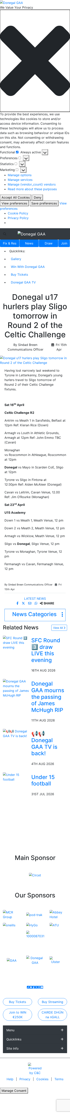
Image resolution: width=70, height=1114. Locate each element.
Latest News (35, 599)
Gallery (16, 259)
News (29, 243)
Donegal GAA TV (23, 282)
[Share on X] (24, 603)
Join (64, 243)
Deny (37, 197)
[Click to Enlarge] (35, 360)
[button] (35, 61)
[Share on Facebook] (18, 603)
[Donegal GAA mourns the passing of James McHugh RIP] (16, 688)
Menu (10, 1030)
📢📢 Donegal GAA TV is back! (44, 743)
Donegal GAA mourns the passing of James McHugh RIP (47, 696)
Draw (48, 243)
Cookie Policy (18, 213)
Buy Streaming (52, 1002)
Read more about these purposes (32, 189)
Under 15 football (43, 780)
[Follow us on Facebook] (33, 987)
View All (58, 627)
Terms (58, 1079)
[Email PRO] (31, 987)
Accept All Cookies (16, 197)
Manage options (20, 175)
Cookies (42, 1079)
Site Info (12, 1048)
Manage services (20, 180)
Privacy (25, 1079)
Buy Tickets (19, 274)
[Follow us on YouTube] (41, 987)
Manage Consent (14, 1091)
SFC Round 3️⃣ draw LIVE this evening (45, 650)
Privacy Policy (18, 218)
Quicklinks (13, 1039)
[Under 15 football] (16, 777)
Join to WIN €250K (17, 1014)
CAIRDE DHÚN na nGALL (52, 1014)
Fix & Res (9, 243)
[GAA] (12, 960)
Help (10, 1079)
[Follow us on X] (36, 987)
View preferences (14, 203)
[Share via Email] (30, 603)
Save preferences (44, 203)
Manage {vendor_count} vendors (32, 184)
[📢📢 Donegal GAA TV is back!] (16, 733)
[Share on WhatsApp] (36, 603)
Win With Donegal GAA (28, 267)
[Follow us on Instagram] (39, 987)
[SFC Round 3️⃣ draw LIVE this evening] (16, 642)
